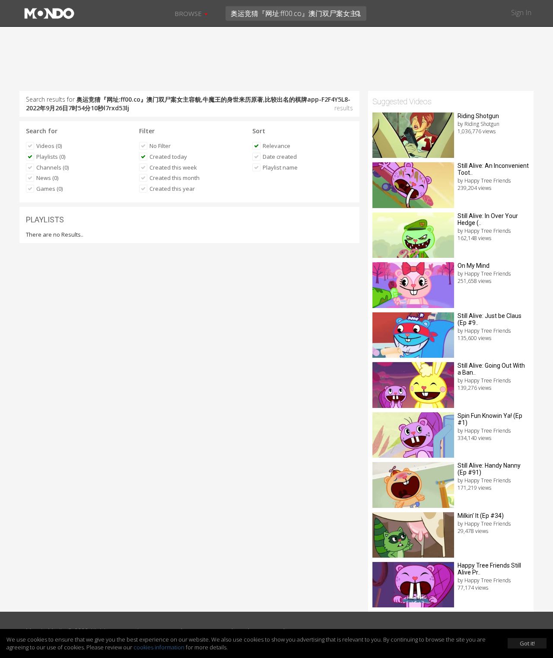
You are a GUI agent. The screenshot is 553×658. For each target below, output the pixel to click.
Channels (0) (52, 167)
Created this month (174, 178)
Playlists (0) (50, 156)
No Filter (160, 146)
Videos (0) (49, 146)
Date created (280, 156)
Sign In (521, 12)
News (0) (47, 178)
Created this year (172, 189)
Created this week (173, 167)
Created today (168, 156)
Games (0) (49, 189)
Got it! (527, 643)
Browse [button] (189, 13)
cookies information (158, 647)
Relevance (276, 146)
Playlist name (280, 167)
